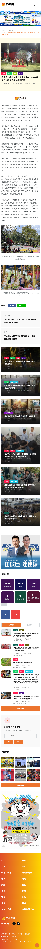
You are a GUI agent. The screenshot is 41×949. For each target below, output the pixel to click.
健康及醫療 (9, 413)
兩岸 (3, 891)
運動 (24, 879)
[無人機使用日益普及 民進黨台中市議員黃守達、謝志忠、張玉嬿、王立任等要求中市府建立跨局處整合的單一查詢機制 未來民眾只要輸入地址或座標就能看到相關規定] (6, 674)
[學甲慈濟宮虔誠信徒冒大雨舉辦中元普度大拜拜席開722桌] (6, 646)
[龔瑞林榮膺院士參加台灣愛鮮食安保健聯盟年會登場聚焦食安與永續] (21, 763)
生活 (18, 358)
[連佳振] (20, 552)
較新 (9, 315)
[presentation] (2, 19)
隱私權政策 (6, 937)
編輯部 (8, 366)
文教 (15, 73)
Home (3, 30)
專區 (24, 903)
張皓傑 (8, 418)
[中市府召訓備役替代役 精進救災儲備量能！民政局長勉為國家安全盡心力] (33, 775)
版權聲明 (14, 937)
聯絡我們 (27, 934)
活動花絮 (10, 30)
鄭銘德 (8, 521)
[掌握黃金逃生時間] (20, 99)
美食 (3, 903)
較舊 (5, 332)
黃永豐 (17, 639)
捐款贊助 (12, 934)
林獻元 (5, 83)
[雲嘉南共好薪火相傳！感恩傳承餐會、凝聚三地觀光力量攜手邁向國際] (6, 632)
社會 (7, 512)
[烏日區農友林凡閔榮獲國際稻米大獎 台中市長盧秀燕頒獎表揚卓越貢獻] (7, 775)
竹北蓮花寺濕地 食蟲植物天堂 (22, 662)
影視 (3, 879)
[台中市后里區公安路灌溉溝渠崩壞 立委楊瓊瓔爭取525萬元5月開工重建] (33, 763)
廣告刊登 (4, 934)
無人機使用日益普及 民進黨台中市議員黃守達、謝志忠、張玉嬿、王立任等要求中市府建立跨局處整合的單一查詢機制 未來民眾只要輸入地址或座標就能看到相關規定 (26, 679)
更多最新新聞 (20, 708)
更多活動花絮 (20, 785)
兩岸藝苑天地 (28, 909)
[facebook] (5, 614)
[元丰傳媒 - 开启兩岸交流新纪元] (7, 4)
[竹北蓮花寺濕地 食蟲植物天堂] (6, 662)
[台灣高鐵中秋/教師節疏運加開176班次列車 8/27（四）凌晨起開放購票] (6, 695)
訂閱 (9, 741)
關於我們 (19, 934)
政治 (9, 73)
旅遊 (20, 73)
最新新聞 (11, 625)
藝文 (24, 885)
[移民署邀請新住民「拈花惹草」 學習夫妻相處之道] (21, 775)
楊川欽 (8, 490)
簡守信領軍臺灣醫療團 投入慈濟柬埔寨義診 (19, 416)
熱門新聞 (30, 625)
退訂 (18, 741)
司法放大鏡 (6, 909)
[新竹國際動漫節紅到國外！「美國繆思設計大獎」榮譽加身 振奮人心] (7, 763)
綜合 (21, 630)
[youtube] (15, 614)
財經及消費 (14, 382)
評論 (3, 885)
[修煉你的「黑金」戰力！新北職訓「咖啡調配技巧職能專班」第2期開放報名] (20, 445)
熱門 (4, 73)
